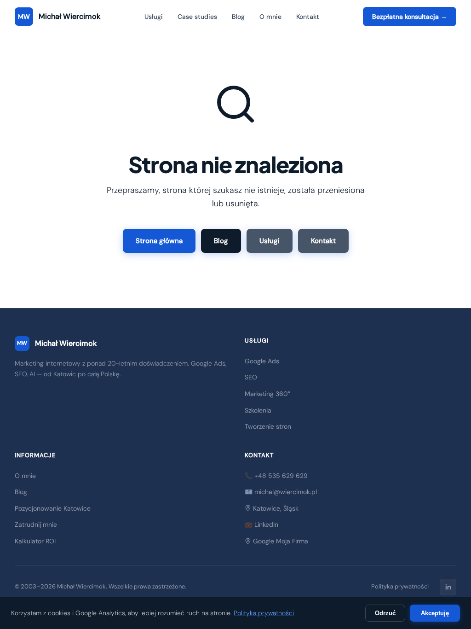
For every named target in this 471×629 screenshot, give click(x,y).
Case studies (197, 16)
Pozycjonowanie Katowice (53, 508)
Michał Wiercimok (57, 343)
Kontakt (307, 16)
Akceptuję (435, 613)
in (448, 587)
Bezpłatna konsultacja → (409, 16)
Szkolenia (258, 410)
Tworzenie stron (268, 426)
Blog (238, 16)
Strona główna (159, 240)
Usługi (153, 16)
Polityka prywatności (400, 586)
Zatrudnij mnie (36, 524)
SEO (251, 377)
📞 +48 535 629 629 (276, 476)
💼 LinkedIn (261, 524)
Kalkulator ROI (35, 541)
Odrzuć (385, 613)
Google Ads (262, 361)
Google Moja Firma (279, 541)
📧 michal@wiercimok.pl (281, 492)
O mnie (270, 16)
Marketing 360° (267, 394)
